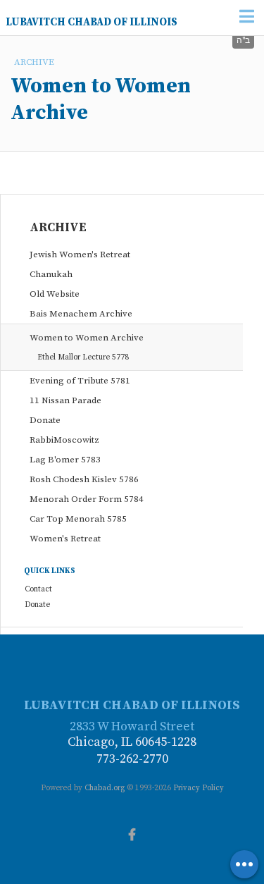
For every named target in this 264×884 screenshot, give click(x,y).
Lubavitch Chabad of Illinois (91, 22)
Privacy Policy (198, 788)
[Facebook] (132, 833)
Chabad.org (104, 788)
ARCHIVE (34, 62)
